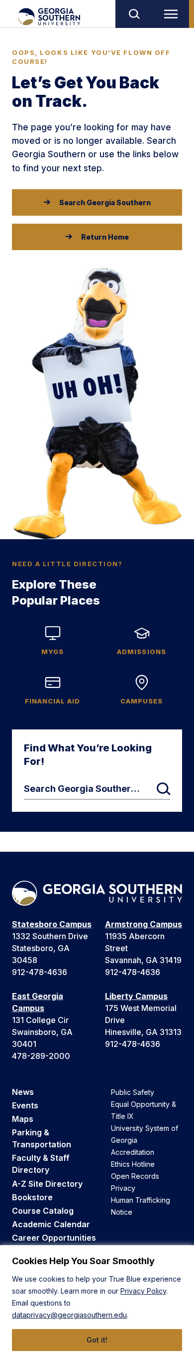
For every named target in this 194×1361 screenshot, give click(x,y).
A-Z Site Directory (47, 1184)
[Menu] (173, 14)
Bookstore (32, 1197)
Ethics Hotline (133, 1164)
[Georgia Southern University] (48, 16)
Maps (22, 1119)
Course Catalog (43, 1211)
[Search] (133, 14)
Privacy (123, 1188)
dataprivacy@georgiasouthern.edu (69, 1315)
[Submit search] (164, 789)
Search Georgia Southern (105, 202)
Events (25, 1105)
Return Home (105, 237)
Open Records (135, 1176)
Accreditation (132, 1152)
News (23, 1092)
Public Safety (132, 1092)
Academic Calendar (51, 1224)
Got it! (97, 1340)
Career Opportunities (54, 1238)
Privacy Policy (143, 1291)
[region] (97, 1303)
